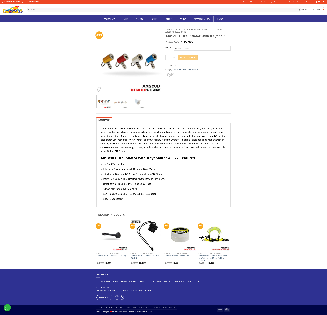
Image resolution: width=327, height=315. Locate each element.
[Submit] (299, 10)
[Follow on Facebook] (314, 2)
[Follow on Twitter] (319, 2)
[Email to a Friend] (172, 75)
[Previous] (101, 60)
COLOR (168, 48)
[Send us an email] (321, 2)
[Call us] (324, 2)
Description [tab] (104, 120)
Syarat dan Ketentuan (278, 2)
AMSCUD (169, 30)
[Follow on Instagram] (316, 2)
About (245, 2)
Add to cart (187, 57)
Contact (264, 2)
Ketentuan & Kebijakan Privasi (300, 2)
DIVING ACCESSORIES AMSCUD (186, 70)
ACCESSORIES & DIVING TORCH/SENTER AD (195, 30)
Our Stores (254, 2)
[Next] (157, 60)
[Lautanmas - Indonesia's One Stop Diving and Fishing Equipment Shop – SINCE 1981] (12, 9)
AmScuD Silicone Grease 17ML (177, 256)
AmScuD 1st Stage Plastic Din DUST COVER (145, 257)
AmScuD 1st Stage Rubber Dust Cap (111, 256)
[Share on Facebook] (168, 75)
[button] (304, 9)
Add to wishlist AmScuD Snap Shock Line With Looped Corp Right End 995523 (213, 258)
